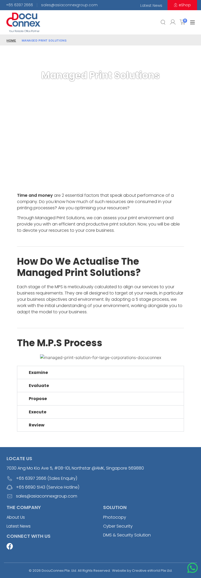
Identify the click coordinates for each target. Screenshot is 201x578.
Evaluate (39, 386)
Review (36, 425)
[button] (192, 22)
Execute (37, 412)
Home (11, 40)
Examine (38, 372)
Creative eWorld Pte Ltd (152, 570)
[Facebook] (10, 546)
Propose (38, 399)
